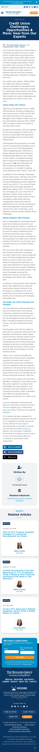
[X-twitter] (32, 7)
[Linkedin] (24, 7)
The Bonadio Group (16, 45)
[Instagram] (29, 7)
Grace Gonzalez (19, 628)
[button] (7, 7)
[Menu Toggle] (2, 12)
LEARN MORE (19, 3)
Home (17, 19)
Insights (22, 19)
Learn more (19, 698)
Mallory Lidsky (19, 551)
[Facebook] (27, 7)
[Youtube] (35, 7)
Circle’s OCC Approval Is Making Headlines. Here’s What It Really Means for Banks (19, 611)
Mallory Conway (20, 589)
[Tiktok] (37, 7)
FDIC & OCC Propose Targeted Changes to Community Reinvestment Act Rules (18, 534)
